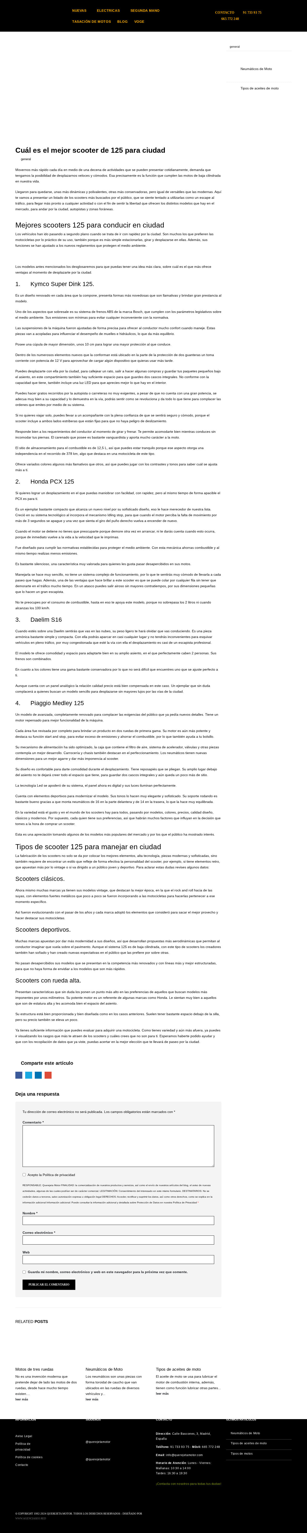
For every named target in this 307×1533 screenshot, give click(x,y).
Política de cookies (28, 1457)
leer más (22, 1399)
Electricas (108, 10)
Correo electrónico (39, 1233)
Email (48, 1075)
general (26, 159)
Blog (122, 21)
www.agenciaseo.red (30, 1518)
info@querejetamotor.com (184, 1455)
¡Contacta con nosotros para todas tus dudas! (188, 1484)
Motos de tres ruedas (34, 1369)
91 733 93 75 (252, 12)
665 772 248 (230, 19)
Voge (139, 21)
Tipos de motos (242, 1453)
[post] (232, 72)
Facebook (18, 1075)
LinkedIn (38, 1075)
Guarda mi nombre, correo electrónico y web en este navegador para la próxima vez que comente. (108, 1272)
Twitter (28, 1075)
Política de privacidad (59, 1175)
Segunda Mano (145, 10)
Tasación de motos (91, 21)
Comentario (33, 1122)
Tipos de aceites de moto (178, 1369)
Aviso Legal (23, 1436)
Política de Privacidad (185, 1202)
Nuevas (79, 10)
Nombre (30, 1213)
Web (26, 1252)
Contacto (224, 12)
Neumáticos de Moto (104, 1369)
